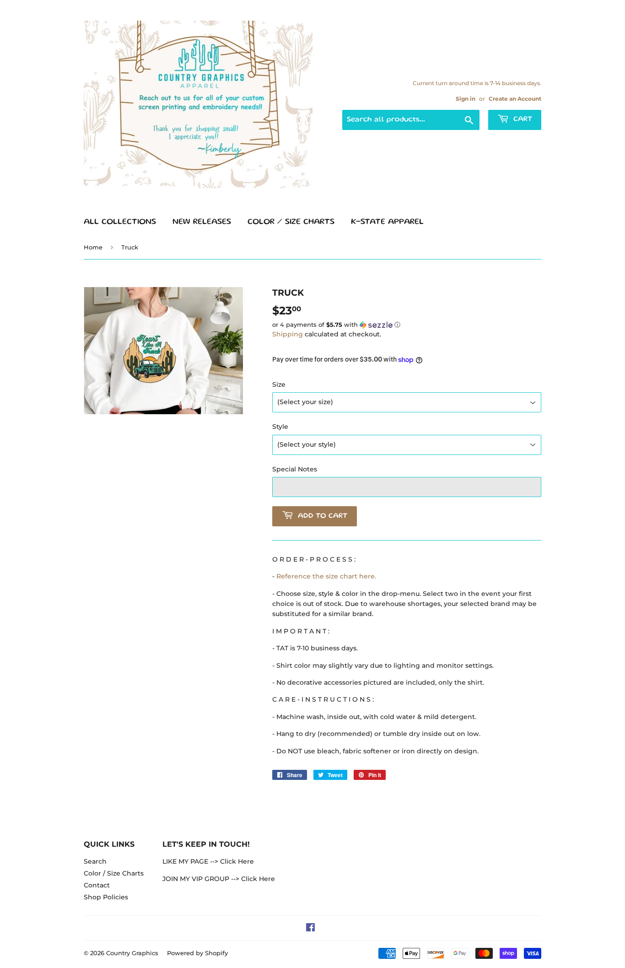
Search (95, 861)
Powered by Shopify (197, 953)
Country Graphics (132, 953)
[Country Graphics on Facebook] (310, 929)
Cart (521, 119)
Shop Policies (106, 897)
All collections (120, 222)
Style (280, 426)
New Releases (201, 222)
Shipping (287, 334)
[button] (406, 325)
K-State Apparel (387, 222)
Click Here (237, 861)
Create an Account (515, 98)
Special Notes (294, 469)
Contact (97, 885)
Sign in (465, 98)
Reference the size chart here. (326, 576)
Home (93, 247)
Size (279, 384)
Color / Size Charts (291, 222)
